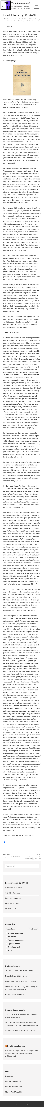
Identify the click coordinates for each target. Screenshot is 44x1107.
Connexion (9, 1076)
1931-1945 (27, 19)
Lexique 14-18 (10, 908)
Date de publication (15, 933)
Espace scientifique (12, 903)
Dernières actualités (16, 1046)
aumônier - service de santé (11, 21)
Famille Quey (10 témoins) (14, 994)
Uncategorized (14, 947)
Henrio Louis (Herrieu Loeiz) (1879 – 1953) (20, 981)
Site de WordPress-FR (13, 1092)
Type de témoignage (16, 940)
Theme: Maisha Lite (22, 1105)
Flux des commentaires (13, 1086)
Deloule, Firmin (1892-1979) (24, 1030)
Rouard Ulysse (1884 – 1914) (16, 976)
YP (19, 19)
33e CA (37, 19)
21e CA (32, 19)
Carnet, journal (23, 21)
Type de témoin (14, 943)
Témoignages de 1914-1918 (25, 3)
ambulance (34, 21)
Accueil (35, 1025)
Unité (10, 950)
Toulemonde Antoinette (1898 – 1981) (19, 971)
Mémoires (12, 936)
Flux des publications (13, 1081)
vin (38, 21)
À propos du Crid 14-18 (13, 887)
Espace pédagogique (13, 898)
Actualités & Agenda (12, 893)
